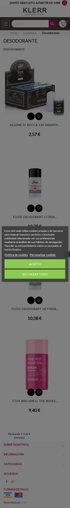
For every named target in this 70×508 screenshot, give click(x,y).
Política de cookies (16, 254)
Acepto (35, 264)
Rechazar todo (35, 274)
